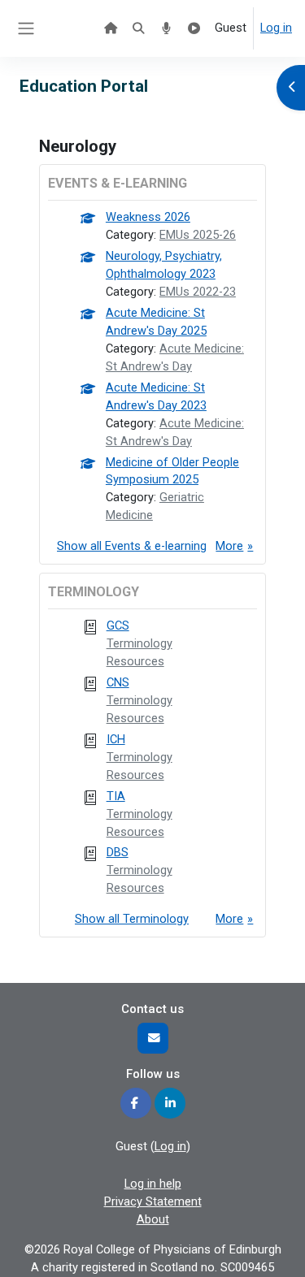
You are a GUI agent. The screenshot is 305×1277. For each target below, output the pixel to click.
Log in (276, 27)
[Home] (110, 28)
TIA (116, 796)
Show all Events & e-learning (132, 546)
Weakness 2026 (148, 217)
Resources (135, 661)
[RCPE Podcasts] (166, 28)
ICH (116, 739)
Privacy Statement (153, 1201)
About (153, 1219)
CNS (118, 682)
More (229, 546)
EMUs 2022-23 (197, 291)
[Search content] (138, 28)
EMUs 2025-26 (197, 234)
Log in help (152, 1183)
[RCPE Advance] (194, 28)
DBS (118, 852)
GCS (118, 625)
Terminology (139, 643)
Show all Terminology (132, 918)
